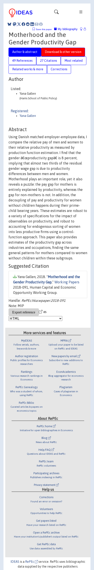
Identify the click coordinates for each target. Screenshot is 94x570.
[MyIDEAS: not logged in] (82, 29)
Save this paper (44, 29)
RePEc (30, 561)
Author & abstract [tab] (24, 52)
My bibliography (67, 29)
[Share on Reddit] (28, 24)
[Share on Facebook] (23, 24)
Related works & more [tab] (27, 69)
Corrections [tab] (59, 69)
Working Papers (66, 282)
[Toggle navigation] (56, 13)
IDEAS (14, 561)
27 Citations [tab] (48, 60)
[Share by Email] (36, 24)
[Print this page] (41, 24)
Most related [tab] (73, 60)
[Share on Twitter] (19, 24)
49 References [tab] (22, 60)
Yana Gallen (27, 116)
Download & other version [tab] (63, 52)
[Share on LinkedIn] (32, 24)
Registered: (20, 111)
